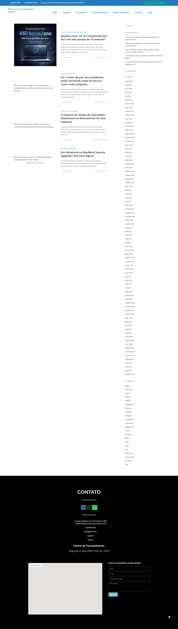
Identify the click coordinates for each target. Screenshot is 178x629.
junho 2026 (128, 89)
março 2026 (128, 100)
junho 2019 (128, 367)
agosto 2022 (128, 228)
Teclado (127, 386)
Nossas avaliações (121, 12)
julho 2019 (128, 363)
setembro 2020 (129, 314)
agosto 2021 (128, 273)
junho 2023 (128, 194)
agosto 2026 (128, 81)
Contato (138, 12)
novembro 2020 (130, 306)
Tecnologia (128, 416)
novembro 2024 (130, 137)
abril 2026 (128, 96)
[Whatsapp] (94, 507)
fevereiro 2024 (129, 164)
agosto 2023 (128, 186)
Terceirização (129, 419)
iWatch (127, 438)
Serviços (66, 12)
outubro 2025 (129, 111)
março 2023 (128, 205)
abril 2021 (128, 288)
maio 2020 (128, 329)
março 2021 (128, 292)
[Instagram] (89, 507)
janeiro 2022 (128, 254)
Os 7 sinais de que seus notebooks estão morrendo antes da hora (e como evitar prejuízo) (82, 81)
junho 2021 (128, 280)
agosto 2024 (128, 145)
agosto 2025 (128, 119)
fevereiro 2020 (129, 340)
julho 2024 (128, 149)
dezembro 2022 (130, 213)
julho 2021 (128, 276)
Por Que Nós (81, 12)
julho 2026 (128, 85)
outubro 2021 (129, 265)
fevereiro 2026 (129, 104)
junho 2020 (128, 325)
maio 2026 (128, 92)
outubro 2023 (129, 179)
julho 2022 (128, 231)
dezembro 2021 (130, 258)
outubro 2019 (129, 355)
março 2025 (128, 122)
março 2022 (128, 246)
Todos (127, 446)
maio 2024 (128, 156)
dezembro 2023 (130, 171)
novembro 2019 (130, 352)
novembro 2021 (130, 261)
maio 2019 (128, 370)
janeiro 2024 (128, 168)
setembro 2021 (129, 269)
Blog (150, 12)
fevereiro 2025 (129, 126)
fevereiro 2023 (129, 209)
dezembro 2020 (130, 303)
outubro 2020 (129, 310)
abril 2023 (128, 201)
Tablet (127, 442)
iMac (126, 449)
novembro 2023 (130, 175)
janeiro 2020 (128, 344)
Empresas (72, 32)
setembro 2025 (129, 115)
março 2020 (128, 337)
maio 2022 (128, 239)
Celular (127, 393)
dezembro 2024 (130, 134)
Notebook (64, 32)
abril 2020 (128, 333)
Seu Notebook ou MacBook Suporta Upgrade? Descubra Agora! (83, 154)
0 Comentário (67, 57)
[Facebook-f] (83, 507)
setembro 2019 (129, 359)
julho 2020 (128, 322)
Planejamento (129, 427)
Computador (129, 423)
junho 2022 (128, 235)
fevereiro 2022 (129, 250)
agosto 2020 (128, 318)
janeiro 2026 (128, 107)
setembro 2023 (129, 182)
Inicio (55, 12)
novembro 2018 (130, 374)
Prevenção (128, 412)
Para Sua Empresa (99, 12)
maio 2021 (128, 284)
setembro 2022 (129, 224)
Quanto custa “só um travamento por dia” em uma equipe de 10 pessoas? (84, 37)
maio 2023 (128, 198)
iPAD (126, 464)
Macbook (64, 149)
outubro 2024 (129, 141)
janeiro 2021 (128, 299)
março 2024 (128, 160)
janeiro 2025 (128, 130)
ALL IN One (128, 461)
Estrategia (128, 434)
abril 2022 (128, 243)
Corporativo (128, 389)
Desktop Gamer (130, 457)
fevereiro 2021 (129, 295)
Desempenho (82, 32)
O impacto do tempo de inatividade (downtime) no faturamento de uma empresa (83, 118)
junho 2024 (128, 152)
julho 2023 (128, 190)
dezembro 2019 (130, 348)
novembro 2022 (130, 216)
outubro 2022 (129, 220)
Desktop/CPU (129, 453)
